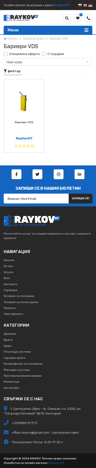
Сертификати (13, 314)
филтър (13, 71)
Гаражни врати (14, 358)
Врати (8, 340)
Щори (8, 346)
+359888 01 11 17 (24, 423)
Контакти (10, 284)
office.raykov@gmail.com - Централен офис (45, 432)
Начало (9, 260)
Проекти (10, 308)
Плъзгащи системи (17, 351)
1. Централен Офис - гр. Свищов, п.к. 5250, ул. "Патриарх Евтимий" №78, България (42, 411)
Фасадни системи (17, 370)
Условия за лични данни (21, 302)
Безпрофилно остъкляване (23, 363)
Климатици (11, 381)
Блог (7, 278)
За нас (8, 266)
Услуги (8, 272)
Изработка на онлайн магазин (26, 463)
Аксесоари (11, 387)
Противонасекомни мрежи (23, 375)
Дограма (10, 333)
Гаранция (10, 290)
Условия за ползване (19, 296)
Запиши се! (80, 198)
